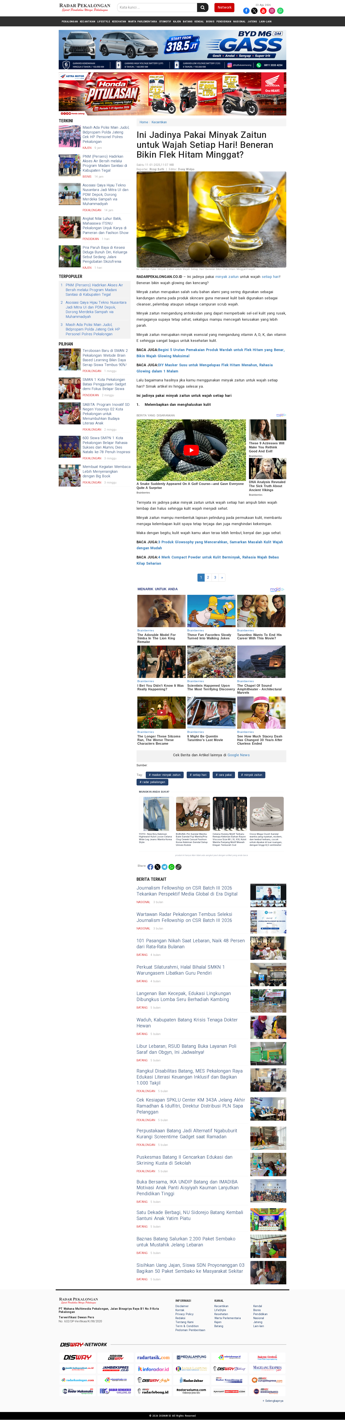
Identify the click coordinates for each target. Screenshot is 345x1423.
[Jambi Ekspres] (115, 1369)
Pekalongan (70, 21)
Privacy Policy (184, 1314)
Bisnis (210, 21)
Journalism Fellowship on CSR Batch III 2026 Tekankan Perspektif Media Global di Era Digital (187, 891)
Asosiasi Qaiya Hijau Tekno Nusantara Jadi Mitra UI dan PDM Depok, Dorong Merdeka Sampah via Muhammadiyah (105, 195)
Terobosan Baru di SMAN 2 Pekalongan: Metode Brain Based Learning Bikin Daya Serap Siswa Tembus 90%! (105, 357)
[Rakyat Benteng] (229, 1391)
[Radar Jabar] (191, 1380)
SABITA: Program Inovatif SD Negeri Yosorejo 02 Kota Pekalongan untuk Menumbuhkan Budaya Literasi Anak (106, 414)
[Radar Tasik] (153, 1357)
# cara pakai (224, 775)
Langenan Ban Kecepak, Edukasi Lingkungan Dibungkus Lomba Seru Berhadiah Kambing (184, 996)
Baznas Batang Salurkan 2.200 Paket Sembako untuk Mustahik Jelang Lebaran (186, 1242)
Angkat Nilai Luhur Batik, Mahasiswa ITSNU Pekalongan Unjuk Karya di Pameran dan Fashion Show (106, 225)
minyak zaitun (227, 277)
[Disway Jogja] (153, 1380)
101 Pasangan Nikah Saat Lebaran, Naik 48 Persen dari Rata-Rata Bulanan (191, 943)
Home (144, 122)
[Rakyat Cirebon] (267, 1357)
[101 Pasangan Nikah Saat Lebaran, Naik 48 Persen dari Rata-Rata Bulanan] (268, 948)
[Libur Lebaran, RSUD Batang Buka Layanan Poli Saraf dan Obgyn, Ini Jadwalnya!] (268, 1053)
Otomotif (165, 21)
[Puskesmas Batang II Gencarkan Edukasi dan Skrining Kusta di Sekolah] (268, 1164)
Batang (187, 21)
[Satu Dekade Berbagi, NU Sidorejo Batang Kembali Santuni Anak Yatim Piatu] (268, 1220)
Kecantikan (87, 21)
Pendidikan (223, 21)
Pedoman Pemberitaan (190, 1330)
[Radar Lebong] (153, 1391)
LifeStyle (103, 21)
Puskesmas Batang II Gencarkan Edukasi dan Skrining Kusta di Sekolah (185, 1160)
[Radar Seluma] (191, 1391)
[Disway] (77, 1357)
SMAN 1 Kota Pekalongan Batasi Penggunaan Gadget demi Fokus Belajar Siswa (104, 384)
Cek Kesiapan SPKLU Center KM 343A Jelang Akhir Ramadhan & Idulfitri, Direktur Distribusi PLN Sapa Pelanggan (191, 1106)
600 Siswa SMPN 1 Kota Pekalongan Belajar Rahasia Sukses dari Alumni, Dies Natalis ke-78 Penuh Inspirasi (106, 445)
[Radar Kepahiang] (229, 1380)
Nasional (239, 21)
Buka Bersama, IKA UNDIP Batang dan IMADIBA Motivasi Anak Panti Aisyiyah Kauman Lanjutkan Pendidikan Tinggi (188, 1188)
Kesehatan (119, 21)
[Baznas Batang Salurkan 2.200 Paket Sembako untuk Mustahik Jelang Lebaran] (268, 1246)
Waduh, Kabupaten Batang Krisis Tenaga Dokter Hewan (187, 1023)
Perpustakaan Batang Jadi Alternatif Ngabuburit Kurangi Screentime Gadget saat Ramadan (187, 1133)
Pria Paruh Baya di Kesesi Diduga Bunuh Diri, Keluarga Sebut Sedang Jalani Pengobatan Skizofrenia (105, 254)
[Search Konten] (202, 7)
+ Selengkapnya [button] (273, 1401)
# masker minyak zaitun (164, 775)
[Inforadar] (153, 1369)
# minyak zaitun (251, 775)
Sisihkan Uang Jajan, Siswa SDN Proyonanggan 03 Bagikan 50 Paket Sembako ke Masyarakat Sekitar (191, 1268)
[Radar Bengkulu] (115, 1391)
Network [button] (225, 7)
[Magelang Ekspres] (267, 1369)
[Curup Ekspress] (267, 1380)
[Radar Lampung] (191, 1369)
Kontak (179, 1310)
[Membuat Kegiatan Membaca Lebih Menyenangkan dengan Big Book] (70, 476)
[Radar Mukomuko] (77, 1391)
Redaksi (180, 1318)
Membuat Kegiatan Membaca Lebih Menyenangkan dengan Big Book (107, 471)
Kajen (177, 21)
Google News (239, 755)
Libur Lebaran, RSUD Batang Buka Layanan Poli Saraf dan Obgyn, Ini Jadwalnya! (186, 1049)
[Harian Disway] (115, 1357)
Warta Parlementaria (142, 21)
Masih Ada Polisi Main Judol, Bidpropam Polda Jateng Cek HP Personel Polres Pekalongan (106, 134)
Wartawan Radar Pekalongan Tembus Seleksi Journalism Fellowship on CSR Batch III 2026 (184, 917)
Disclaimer (182, 1306)
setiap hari (270, 277)
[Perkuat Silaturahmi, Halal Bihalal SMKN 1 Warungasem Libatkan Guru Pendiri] (268, 974)
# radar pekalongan (152, 782)
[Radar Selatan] (267, 1391)
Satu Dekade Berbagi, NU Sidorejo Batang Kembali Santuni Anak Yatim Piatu (190, 1215)
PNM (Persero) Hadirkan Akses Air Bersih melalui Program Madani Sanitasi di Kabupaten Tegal (105, 163)
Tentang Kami (184, 1322)
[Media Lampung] (191, 1357)
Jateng (252, 21)
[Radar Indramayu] (229, 1357)
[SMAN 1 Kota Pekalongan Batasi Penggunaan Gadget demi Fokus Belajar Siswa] (70, 388)
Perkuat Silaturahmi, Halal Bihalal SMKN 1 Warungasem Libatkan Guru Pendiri (181, 970)
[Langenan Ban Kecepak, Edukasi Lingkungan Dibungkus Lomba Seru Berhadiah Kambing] (268, 1001)
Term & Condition (187, 1326)
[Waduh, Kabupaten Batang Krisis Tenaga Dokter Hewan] (268, 1027)
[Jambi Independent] (77, 1369)
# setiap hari (198, 775)
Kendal (199, 21)
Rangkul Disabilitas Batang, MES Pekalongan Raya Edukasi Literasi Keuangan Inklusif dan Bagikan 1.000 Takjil (190, 1077)
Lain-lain (265, 21)
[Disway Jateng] (229, 1369)
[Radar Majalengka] (115, 1380)
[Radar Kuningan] (77, 1380)
